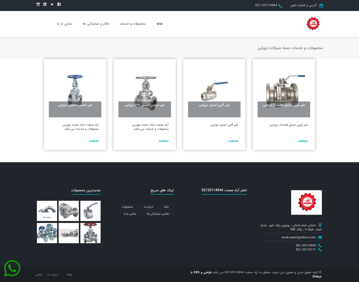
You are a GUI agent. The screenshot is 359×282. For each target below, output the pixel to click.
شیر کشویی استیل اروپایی (75, 105)
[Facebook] (59, 4)
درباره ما (148, 207)
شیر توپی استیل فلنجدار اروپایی (284, 105)
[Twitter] (52, 4)
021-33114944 (266, 5)
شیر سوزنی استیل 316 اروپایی (145, 105)
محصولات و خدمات (133, 23)
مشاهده (303, 141)
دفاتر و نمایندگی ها (96, 23)
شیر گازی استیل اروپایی (214, 105)
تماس (38, 274)
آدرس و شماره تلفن (303, 5)
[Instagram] (38, 4)
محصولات (127, 207)
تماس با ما (64, 23)
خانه (160, 23)
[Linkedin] (45, 4)
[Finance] (313, 23)
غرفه (69, 274)
